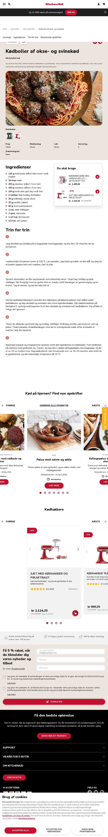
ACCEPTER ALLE (20, 830)
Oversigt (7, 37)
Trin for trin (33, 37)
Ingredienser (19, 37)
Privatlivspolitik (18, 668)
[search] (9, 4)
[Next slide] (78, 549)
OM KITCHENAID (13, 765)
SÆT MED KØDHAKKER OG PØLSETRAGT (81, 196)
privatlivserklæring (26, 818)
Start (5, 29)
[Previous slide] (30, 549)
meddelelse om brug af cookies (16, 815)
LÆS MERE (54, 485)
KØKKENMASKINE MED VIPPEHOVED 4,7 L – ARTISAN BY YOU (79, 178)
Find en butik (14, 777)
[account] (99, 4)
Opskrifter (15, 29)
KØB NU (71, 12)
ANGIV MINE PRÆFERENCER (87, 830)
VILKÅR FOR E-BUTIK (16, 756)
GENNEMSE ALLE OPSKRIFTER (54, 405)
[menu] (4, 4)
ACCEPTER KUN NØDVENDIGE (54, 830)
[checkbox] (4, 677)
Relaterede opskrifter (50, 37)
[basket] (103, 4)
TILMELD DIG (56, 702)
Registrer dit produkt (54, 736)
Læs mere (11, 683)
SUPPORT (9, 747)
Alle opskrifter (29, 29)
